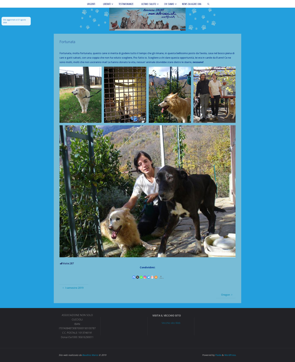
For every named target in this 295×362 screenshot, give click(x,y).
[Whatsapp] (141, 274)
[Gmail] (152, 274)
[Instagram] (144, 274)
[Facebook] (133, 274)
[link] (208, 4)
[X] (137, 274)
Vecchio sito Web (171, 323)
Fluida (218, 355)
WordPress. (230, 355)
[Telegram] (148, 274)
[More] (155, 274)
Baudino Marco (90, 355)
